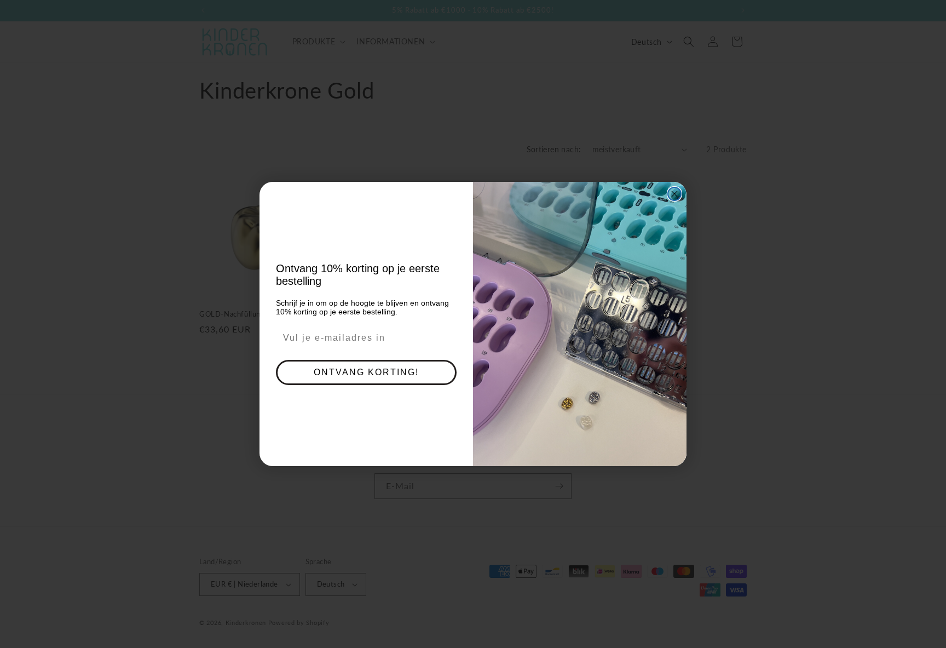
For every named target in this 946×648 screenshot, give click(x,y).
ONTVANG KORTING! (366, 372)
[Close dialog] (674, 193)
